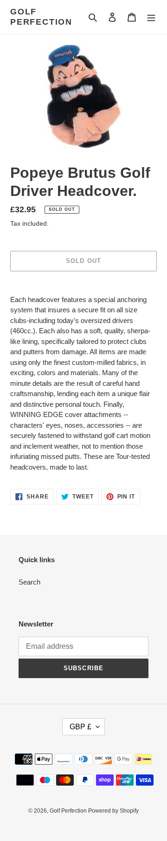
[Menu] (151, 17)
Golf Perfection (41, 17)
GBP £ (80, 727)
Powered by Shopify (113, 810)
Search (29, 582)
